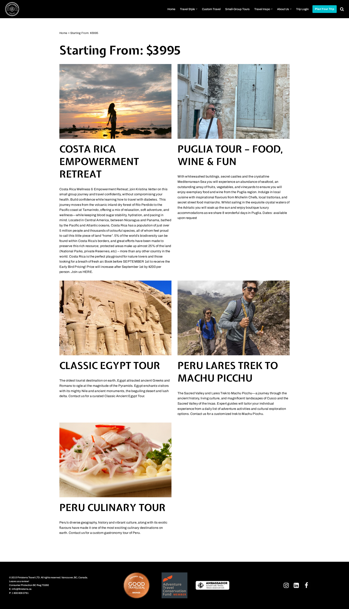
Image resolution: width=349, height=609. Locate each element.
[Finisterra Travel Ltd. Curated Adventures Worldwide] (12, 9)
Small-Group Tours (237, 9)
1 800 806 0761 (20, 593)
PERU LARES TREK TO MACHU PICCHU (228, 372)
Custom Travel (211, 9)
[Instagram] (286, 585)
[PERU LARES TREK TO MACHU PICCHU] (234, 318)
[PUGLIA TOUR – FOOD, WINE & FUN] (234, 101)
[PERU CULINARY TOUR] (115, 460)
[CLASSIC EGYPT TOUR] (115, 318)
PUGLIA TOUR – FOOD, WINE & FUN (230, 155)
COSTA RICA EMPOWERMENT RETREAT (99, 161)
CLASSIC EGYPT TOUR (109, 365)
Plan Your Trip (324, 9)
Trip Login (302, 9)
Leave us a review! (19, 581)
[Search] (342, 9)
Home (171, 9)
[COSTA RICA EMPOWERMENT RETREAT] (115, 101)
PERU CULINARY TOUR (112, 507)
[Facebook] (306, 585)
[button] (196, 9)
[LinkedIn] (296, 585)
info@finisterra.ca (22, 589)
